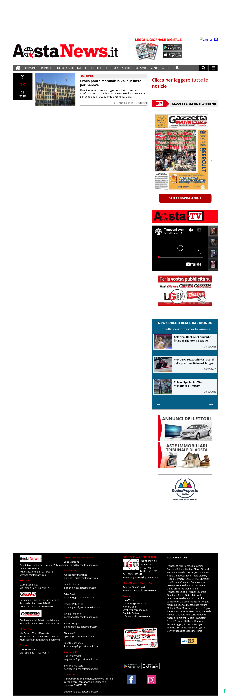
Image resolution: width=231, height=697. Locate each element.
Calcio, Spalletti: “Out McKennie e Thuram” (188, 383)
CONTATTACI (71, 674)
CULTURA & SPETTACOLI (71, 68)
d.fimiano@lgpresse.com (136, 616)
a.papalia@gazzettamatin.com (80, 626)
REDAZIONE (26, 629)
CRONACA (46, 68)
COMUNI (30, 68)
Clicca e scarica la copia (185, 198)
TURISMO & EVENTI (146, 68)
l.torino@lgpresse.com (135, 603)
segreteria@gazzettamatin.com (42, 639)
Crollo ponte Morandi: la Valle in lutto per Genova (110, 83)
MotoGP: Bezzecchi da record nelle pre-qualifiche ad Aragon (194, 361)
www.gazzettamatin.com (33, 574)
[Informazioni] (177, 68)
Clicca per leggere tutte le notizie (180, 83)
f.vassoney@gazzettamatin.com (81, 646)
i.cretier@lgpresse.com (135, 609)
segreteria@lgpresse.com (144, 577)
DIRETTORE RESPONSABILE (78, 557)
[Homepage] (18, 68)
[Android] (172, 47)
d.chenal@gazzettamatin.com (80, 587)
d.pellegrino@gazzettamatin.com (82, 607)
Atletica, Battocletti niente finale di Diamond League (192, 338)
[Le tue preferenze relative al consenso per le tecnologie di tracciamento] (224, 690)
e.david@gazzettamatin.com (79, 597)
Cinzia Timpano (125, 102)
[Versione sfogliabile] (147, 49)
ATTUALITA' (89, 76)
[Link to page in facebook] (131, 679)
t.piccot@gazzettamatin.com (79, 636)
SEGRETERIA (70, 651)
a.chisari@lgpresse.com (143, 590)
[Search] (203, 68)
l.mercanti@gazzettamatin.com (81, 565)
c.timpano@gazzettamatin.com (81, 617)
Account (127, 596)
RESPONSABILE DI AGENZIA (137, 583)
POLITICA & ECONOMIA (104, 68)
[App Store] (172, 55)
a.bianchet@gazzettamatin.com (81, 578)
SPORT (126, 68)
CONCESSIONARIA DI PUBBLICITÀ (140, 557)
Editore (24, 580)
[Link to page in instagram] (151, 682)
